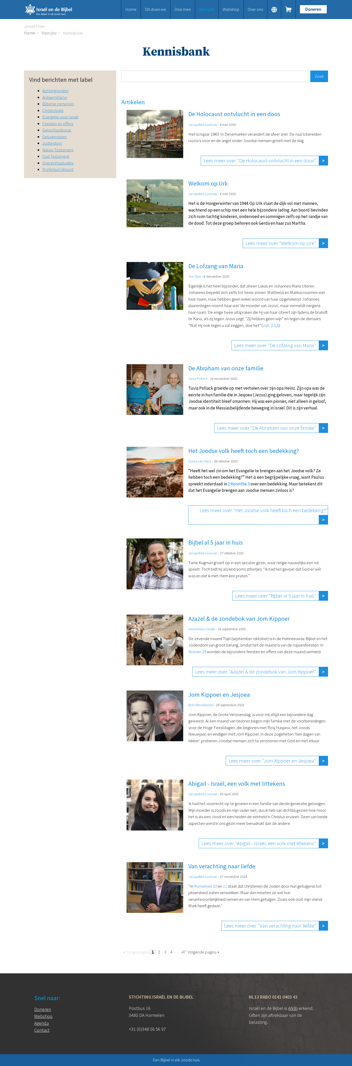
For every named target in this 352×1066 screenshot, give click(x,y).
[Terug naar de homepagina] (55, 9)
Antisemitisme (54, 97)
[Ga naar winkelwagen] (288, 9)
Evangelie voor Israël (60, 117)
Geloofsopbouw (56, 130)
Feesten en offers (57, 123)
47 (184, 952)
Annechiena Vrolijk (201, 629)
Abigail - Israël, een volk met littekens (236, 784)
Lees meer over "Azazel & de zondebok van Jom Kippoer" (255, 671)
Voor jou (206, 9)
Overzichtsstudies (57, 163)
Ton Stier (194, 276)
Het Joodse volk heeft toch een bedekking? (243, 451)
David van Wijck (199, 461)
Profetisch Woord (57, 169)
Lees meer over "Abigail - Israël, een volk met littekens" (259, 843)
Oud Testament (55, 156)
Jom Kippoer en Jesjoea (219, 694)
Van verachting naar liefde (221, 866)
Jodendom (52, 143)
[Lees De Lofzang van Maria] (157, 306)
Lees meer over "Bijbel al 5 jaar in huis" (275, 595)
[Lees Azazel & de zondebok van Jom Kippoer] (157, 646)
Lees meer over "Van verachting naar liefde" (270, 925)
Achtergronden (55, 90)
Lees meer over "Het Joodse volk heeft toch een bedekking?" (264, 510)
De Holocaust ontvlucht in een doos (234, 114)
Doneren (313, 9)
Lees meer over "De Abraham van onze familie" (266, 428)
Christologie (53, 110)
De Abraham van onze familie (225, 368)
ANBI (293, 1008)
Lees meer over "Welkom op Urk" (281, 243)
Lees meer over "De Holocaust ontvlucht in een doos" (260, 160)
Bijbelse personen (58, 104)
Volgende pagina (202, 952)
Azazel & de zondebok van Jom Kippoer (239, 619)
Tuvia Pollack (197, 378)
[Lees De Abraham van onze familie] (157, 398)
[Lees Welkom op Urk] (157, 213)
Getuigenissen (54, 136)
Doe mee (182, 9)
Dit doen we (155, 9)
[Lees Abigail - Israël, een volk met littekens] (157, 814)
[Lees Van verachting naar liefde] (157, 896)
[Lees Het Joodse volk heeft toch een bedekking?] (157, 486)
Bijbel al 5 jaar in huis (215, 542)
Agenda (41, 1023)
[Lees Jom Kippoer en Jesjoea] (157, 728)
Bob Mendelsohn (200, 705)
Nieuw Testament (57, 150)
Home (131, 9)
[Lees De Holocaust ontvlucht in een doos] (157, 137)
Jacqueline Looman (202, 124)
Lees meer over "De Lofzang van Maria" (275, 345)
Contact (41, 1030)
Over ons (255, 9)
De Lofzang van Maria (215, 266)
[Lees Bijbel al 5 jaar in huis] (157, 569)
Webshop (231, 9)
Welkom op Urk (208, 183)
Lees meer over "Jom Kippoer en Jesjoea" (272, 760)
